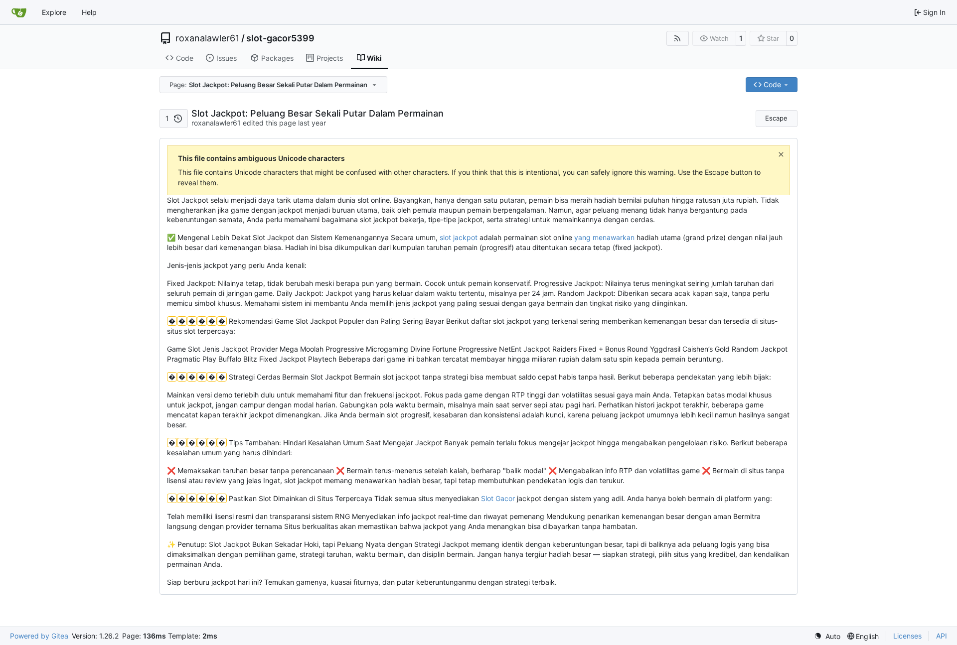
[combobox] (273, 84)
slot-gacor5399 (280, 38)
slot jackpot (459, 237)
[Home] (19, 12)
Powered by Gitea (39, 636)
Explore (54, 12)
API (941, 636)
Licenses (907, 636)
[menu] (827, 636)
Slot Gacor (498, 498)
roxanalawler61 (207, 38)
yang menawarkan (604, 237)
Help (89, 12)
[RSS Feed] (677, 38)
